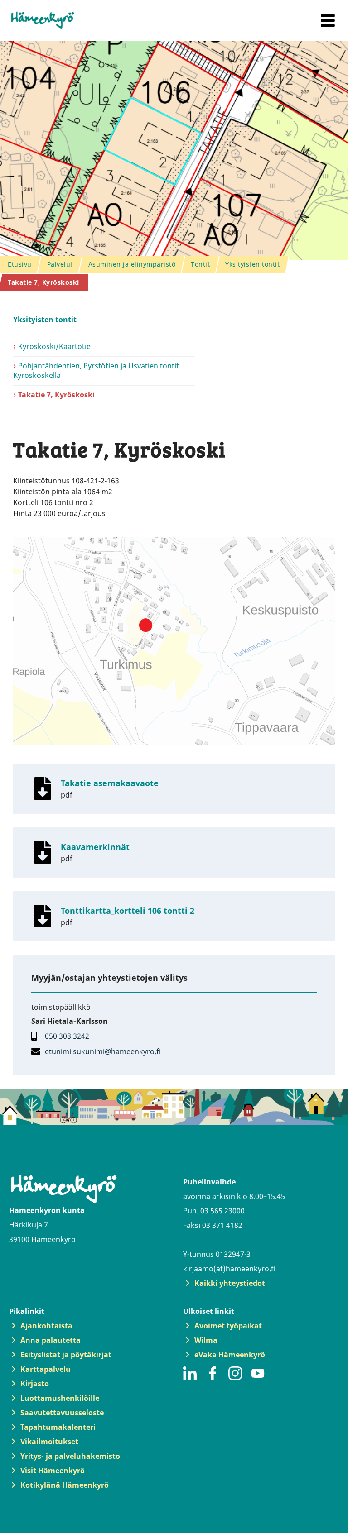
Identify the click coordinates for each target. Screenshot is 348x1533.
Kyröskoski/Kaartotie (54, 346)
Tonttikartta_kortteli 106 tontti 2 (127, 910)
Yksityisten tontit (45, 320)
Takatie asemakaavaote (110, 783)
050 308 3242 (67, 1036)
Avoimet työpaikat (228, 1326)
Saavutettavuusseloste (62, 1413)
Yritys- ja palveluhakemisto (70, 1456)
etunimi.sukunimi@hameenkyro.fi (103, 1051)
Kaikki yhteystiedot (229, 1283)
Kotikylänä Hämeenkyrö (64, 1485)
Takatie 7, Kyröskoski (56, 395)
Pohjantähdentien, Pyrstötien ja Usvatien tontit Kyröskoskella (96, 370)
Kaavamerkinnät (95, 846)
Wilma (206, 1340)
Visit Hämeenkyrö (52, 1471)
